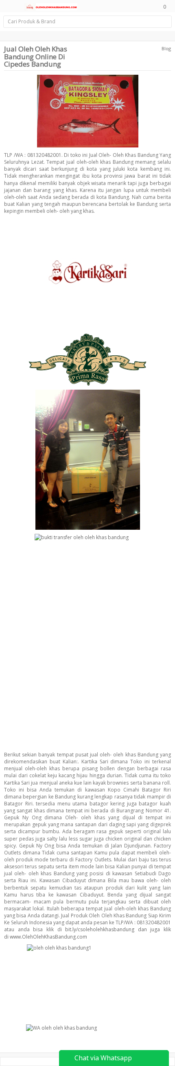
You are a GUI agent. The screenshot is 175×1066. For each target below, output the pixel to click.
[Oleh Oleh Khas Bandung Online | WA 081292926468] (50, 6)
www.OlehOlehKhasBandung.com (48, 936)
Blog (166, 48)
